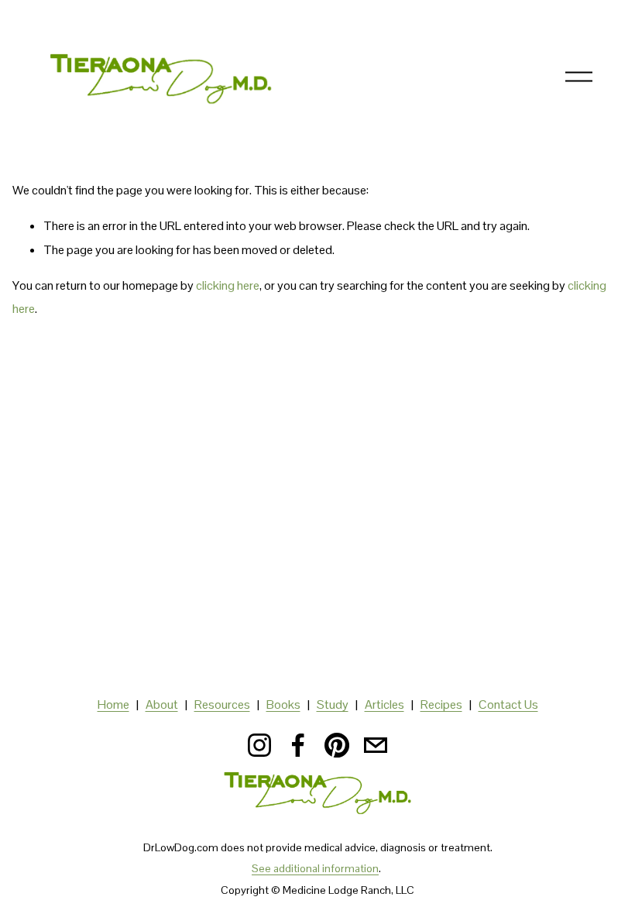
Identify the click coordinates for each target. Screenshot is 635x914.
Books (283, 704)
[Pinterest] (336, 745)
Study (332, 704)
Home (113, 704)
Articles (384, 704)
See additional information (315, 868)
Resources (222, 704)
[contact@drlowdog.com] (375, 745)
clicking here (227, 285)
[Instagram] (259, 745)
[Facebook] (298, 745)
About (162, 704)
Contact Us (508, 704)
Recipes (441, 704)
